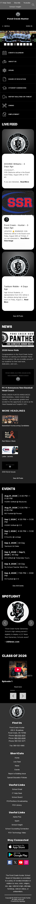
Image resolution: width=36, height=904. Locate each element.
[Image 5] (18, 44)
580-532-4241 (20, 736)
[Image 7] (24, 44)
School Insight (15, 7)
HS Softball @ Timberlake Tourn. (17, 558)
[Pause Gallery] (18, 40)
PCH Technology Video (17, 833)
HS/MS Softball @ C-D (13, 525)
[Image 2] (8, 44)
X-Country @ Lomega (12, 537)
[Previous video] (13, 696)
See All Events (18, 586)
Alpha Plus (17, 817)
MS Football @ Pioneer (13, 513)
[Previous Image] (3, 40)
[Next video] (23, 696)
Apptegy (22, 901)
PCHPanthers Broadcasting (17, 801)
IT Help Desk (5, 3)
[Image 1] (5, 44)
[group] (18, 622)
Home (17, 758)
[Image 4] (15, 44)
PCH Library (17, 805)
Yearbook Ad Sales (11, 546)
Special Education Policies (17, 777)
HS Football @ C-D (11, 579)
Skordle (17, 3)
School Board (17, 797)
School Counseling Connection (17, 829)
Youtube (27, 3)
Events (17, 770)
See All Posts (18, 316)
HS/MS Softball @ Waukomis (15, 502)
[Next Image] (32, 40)
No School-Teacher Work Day (16, 567)
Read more (18, 687)
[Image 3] (11, 44)
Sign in (29, 26)
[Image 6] (21, 44)
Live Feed (17, 762)
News (17, 766)
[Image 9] (31, 44)
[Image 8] (27, 44)
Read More (24, 182)
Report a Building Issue (17, 774)
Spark (17, 821)
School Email (17, 789)
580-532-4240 (20, 738)
